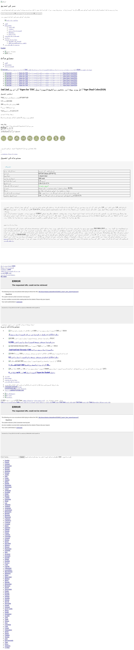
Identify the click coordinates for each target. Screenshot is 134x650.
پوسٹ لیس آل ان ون (8, 274)
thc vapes (4, 276)
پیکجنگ (12, 32)
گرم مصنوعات (39, 400)
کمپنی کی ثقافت (15, 41)
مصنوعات (8, 25)
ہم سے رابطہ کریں (9, 240)
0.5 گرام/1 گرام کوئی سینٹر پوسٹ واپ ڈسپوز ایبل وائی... (33, 357)
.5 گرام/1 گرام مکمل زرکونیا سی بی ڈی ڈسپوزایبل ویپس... (33, 334)
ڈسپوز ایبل (9, 66)
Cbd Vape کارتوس (82, 402)
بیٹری (11, 29)
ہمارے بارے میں (11, 39)
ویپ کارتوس (40, 402)
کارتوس (12, 27)
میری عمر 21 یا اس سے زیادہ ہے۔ (12, 13)
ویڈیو (7, 38)
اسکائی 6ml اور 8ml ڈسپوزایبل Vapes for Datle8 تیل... (32, 372)
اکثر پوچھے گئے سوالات (17, 43)
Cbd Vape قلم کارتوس (67, 402)
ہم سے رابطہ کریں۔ (12, 45)
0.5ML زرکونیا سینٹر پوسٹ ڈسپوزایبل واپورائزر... (32, 342)
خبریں (7, 376)
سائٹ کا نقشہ (28, 400)
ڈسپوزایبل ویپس (15, 30)
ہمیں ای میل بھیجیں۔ (9, 154)
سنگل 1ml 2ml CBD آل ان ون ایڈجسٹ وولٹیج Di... (29, 365)
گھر (6, 23)
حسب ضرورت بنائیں (12, 36)
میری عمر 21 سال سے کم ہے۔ (32, 13)
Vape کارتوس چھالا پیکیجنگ (99, 402)
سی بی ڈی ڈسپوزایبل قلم (10, 271)
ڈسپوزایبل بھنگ (7, 267)
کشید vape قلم (6, 273)
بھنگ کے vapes (6, 269)
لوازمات (12, 34)
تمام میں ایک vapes (8, 266)
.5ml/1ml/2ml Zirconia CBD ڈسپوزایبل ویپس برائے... (31, 350)
